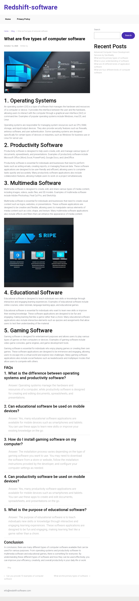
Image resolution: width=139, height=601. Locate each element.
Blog (13, 31)
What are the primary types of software (71, 576)
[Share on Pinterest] (81, 568)
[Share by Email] (85, 568)
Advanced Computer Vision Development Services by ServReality (111, 53)
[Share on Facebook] (77, 568)
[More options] (88, 568)
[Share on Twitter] (73, 568)
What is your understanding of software (111, 61)
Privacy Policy (23, 19)
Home (8, 19)
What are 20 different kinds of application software (112, 65)
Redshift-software (30, 7)
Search (97, 29)
